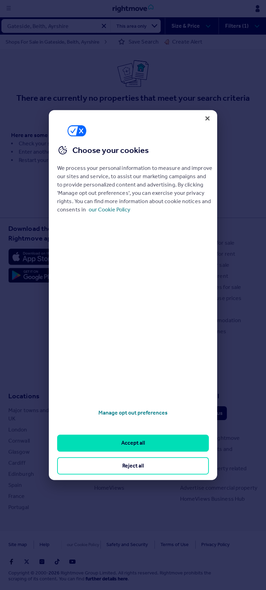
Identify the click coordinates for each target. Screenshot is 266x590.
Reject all (133, 465)
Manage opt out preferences (133, 412)
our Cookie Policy (109, 209)
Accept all (133, 443)
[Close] (207, 118)
